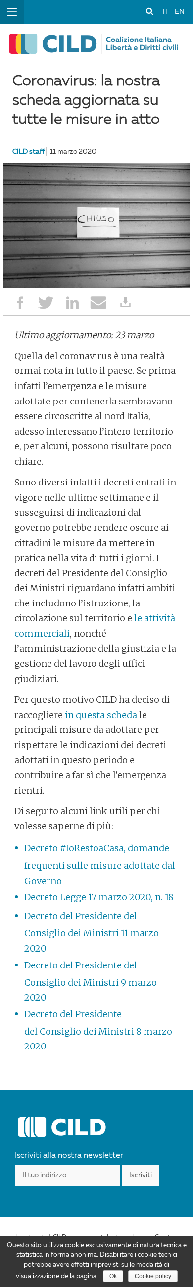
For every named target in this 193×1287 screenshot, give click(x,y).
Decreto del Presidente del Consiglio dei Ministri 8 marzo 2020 (98, 1030)
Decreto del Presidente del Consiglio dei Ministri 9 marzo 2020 (90, 982)
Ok (113, 1276)
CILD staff (28, 151)
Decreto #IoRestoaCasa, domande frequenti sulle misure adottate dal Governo (99, 864)
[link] (149, 11)
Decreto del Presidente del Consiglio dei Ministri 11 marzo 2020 (91, 932)
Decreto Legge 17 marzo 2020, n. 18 (99, 897)
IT (166, 11)
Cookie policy (153, 1276)
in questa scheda (101, 715)
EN (180, 11)
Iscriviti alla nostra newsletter (69, 1156)
